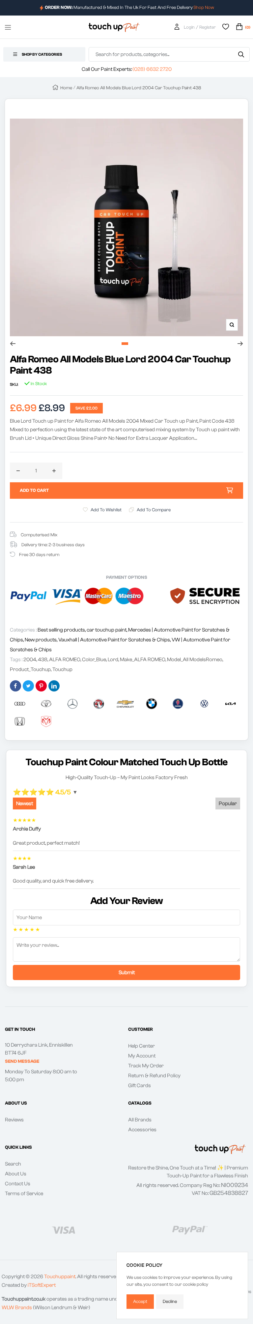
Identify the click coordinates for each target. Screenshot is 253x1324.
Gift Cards (139, 1085)
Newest (24, 803)
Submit (127, 972)
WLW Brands (17, 1307)
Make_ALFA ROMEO (142, 659)
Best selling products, (62, 630)
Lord (113, 659)
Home (66, 88)
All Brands (140, 1120)
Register (207, 27)
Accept (140, 1301)
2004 (29, 659)
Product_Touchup (30, 669)
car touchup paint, (107, 630)
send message (22, 1061)
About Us (15, 1174)
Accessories (142, 1130)
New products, (41, 640)
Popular (228, 803)
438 (42, 659)
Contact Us (17, 1184)
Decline (170, 1301)
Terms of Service (24, 1194)
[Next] (240, 343)
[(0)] (239, 27)
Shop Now (203, 7)
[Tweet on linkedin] (54, 685)
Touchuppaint (59, 1277)
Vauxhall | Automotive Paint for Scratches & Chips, (115, 640)
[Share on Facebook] (15, 685)
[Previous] (12, 343)
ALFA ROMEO (64, 659)
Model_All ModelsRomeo (194, 659)
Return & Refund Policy (154, 1076)
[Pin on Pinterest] (41, 685)
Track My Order (146, 1066)
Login (189, 27)
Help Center (141, 1046)
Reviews (14, 1120)
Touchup (62, 669)
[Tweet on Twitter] (28, 685)
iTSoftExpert (42, 1285)
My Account (141, 1056)
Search (13, 1164)
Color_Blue (94, 659)
